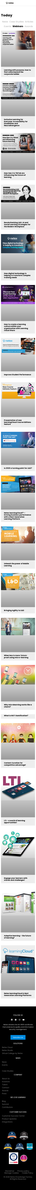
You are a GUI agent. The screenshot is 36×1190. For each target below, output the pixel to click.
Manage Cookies (11, 1173)
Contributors (7, 1107)
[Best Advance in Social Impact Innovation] (24, 1136)
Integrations (7, 1122)
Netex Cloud (7, 1047)
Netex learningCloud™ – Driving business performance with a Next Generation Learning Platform (17, 516)
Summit (5, 1104)
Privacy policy (23, 1171)
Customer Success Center (13, 1116)
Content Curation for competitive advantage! (15, 764)
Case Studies (16, 21)
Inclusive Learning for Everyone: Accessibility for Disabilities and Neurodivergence (16, 122)
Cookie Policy (27, 1173)
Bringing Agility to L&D (14, 610)
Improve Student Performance (17, 374)
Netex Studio (7, 1050)
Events (7, 26)
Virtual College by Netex (12, 1053)
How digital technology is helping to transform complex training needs (17, 275)
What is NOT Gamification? (16, 715)
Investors (6, 1082)
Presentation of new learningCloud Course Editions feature (17, 422)
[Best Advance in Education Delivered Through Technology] (8, 1146)
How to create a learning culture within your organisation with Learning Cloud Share (16, 327)
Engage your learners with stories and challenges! (15, 879)
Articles (29, 21)
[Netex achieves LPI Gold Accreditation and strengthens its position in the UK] (23, 1158)
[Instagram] (19, 1019)
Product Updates (9, 1119)
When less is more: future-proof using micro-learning (16, 656)
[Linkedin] (11, 1019)
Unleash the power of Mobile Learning (16, 564)
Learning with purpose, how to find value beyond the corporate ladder (17, 72)
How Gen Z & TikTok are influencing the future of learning (15, 175)
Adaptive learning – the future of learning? (17, 937)
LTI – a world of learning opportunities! (14, 821)
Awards (28, 26)
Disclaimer (9, 1171)
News (5, 21)
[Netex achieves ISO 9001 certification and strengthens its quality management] (13, 1158)
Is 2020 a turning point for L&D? (18, 468)
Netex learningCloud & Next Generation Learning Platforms (17, 994)
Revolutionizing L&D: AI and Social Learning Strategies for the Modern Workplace (17, 224)
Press (4, 1094)
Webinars (17, 26)
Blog (4, 1101)
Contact (5, 1088)
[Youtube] (23, 1019)
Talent (5, 1085)
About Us (6, 1079)
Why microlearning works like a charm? (18, 706)
